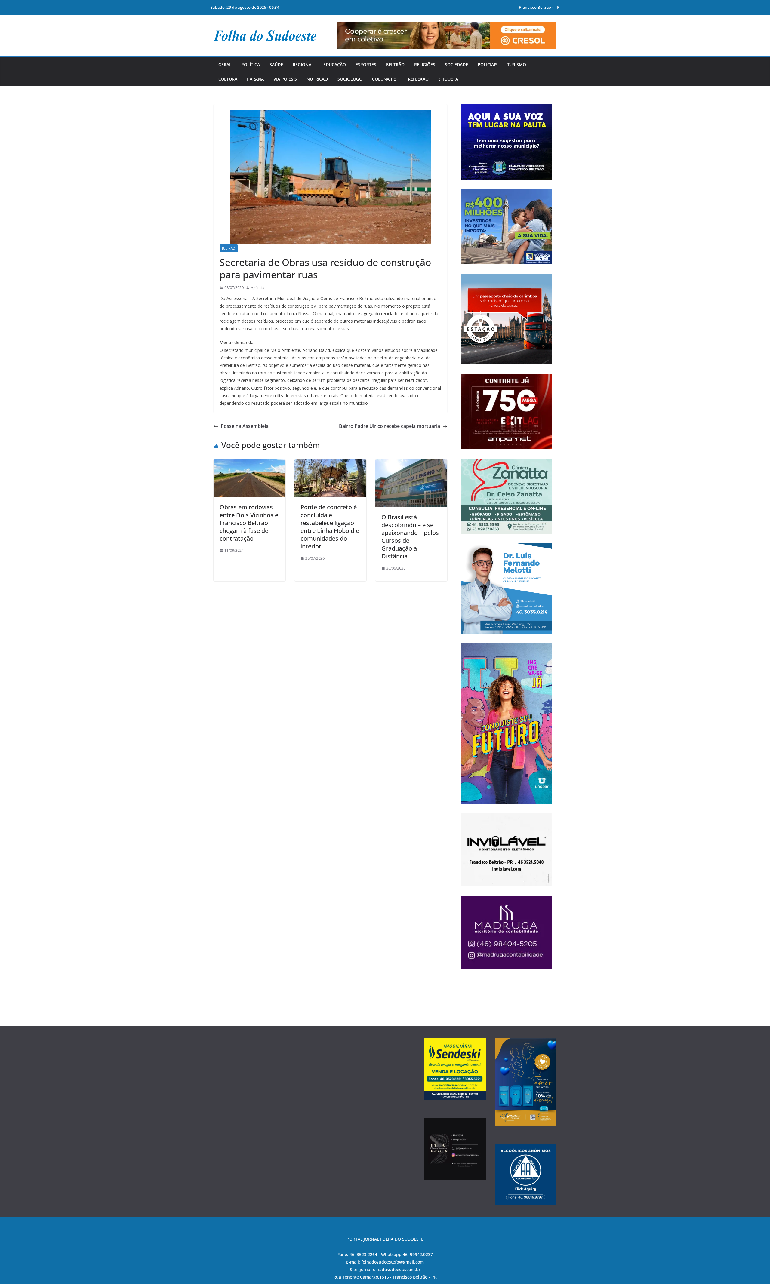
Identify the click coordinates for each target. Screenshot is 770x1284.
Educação (334, 64)
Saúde (276, 64)
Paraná (255, 79)
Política (250, 64)
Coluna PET (385, 79)
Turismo (516, 64)
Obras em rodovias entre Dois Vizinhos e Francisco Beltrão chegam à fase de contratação (249, 522)
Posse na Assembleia (245, 426)
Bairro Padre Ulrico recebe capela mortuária (389, 426)
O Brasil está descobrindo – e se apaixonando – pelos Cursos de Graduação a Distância (410, 536)
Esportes (366, 64)
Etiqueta (448, 79)
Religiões (424, 64)
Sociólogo (349, 79)
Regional (303, 64)
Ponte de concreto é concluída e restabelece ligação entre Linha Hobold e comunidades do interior (329, 526)
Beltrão (395, 64)
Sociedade (456, 64)
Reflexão (418, 79)
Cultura (227, 79)
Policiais (487, 64)
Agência (257, 287)
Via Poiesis (285, 79)
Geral (225, 64)
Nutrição (317, 79)
